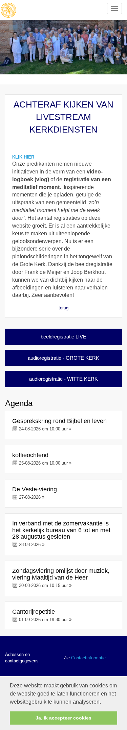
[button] (103, 702)
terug (63, 307)
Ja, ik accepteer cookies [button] (63, 718)
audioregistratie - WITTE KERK (63, 379)
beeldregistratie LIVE (63, 336)
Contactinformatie (88, 657)
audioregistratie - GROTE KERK (63, 358)
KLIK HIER (23, 157)
